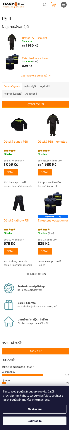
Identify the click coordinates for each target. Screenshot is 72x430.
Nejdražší (45, 86)
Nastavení (35, 409)
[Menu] (63, 4)
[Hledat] (44, 4)
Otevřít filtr (36, 104)
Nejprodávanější (13, 94)
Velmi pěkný (8, 372)
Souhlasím (35, 421)
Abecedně (31, 94)
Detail (11, 172)
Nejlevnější (30, 86)
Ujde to (6, 380)
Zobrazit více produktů (34, 75)
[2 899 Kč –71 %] (53, 203)
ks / (36, 351)
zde (47, 400)
